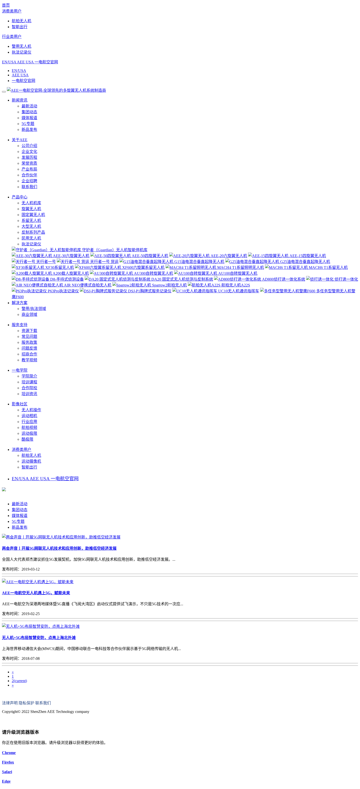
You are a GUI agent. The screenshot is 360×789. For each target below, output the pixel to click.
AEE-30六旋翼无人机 (70, 256)
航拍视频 (29, 427)
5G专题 (28, 124)
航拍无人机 (21, 21)
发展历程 (29, 157)
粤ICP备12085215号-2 (20, 721)
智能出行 (19, 27)
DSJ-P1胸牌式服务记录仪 (149, 291)
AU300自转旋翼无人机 (153, 273)
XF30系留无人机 (59, 267)
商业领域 (29, 314)
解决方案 (19, 303)
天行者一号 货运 (104, 262)
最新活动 (29, 106)
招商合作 (29, 354)
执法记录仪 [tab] (31, 244)
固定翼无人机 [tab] (33, 215)
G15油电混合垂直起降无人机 (198, 262)
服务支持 (19, 325)
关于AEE (19, 140)
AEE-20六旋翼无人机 (228, 256)
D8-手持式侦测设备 (66, 279)
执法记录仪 (21, 52)
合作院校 (29, 388)
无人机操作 (31, 410)
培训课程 (29, 382)
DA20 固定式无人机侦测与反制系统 (181, 279)
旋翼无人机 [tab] (31, 209)
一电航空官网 (46, 62)
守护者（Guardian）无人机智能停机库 (114, 250)
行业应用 (29, 422)
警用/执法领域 (34, 309)
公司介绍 (29, 146)
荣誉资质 (29, 163)
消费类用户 (12, 11)
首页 (6, 5)
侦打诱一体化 (346, 279)
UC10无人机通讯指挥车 (238, 291)
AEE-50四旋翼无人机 (149, 256)
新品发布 (29, 129)
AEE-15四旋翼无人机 (307, 256)
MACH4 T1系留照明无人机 (240, 267)
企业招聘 (29, 181)
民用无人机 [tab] (31, 238)
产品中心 (19, 197)
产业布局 (29, 169)
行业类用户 (12, 36)
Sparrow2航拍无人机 (169, 285)
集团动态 (29, 112)
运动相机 (29, 416)
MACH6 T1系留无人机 (328, 267)
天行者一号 (45, 262)
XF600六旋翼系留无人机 (143, 267)
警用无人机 (21, 46)
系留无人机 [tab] (31, 220)
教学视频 (29, 360)
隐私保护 (26, 703)
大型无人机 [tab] (31, 226)
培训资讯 (29, 394)
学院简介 (29, 376)
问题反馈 (29, 348)
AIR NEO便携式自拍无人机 (87, 285)
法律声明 (10, 703)
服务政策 (29, 342)
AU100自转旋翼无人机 (237, 273)
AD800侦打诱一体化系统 (283, 279)
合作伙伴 (29, 175)
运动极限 (29, 433)
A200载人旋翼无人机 (70, 273)
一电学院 (19, 370)
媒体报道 (29, 118)
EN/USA (9, 62)
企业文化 (29, 151)
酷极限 (27, 439)
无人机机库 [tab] (31, 203)
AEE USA (25, 62)
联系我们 (29, 187)
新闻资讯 (19, 100)
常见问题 (29, 336)
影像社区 (19, 404)
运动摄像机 (31, 461)
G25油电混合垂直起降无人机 (304, 262)
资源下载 (29, 331)
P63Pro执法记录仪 (63, 291)
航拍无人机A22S (235, 285)
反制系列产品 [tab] (33, 232)
